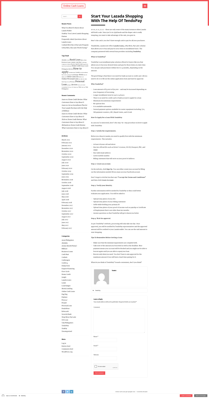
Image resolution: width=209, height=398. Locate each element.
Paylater (64, 297)
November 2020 (67, 151)
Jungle (64, 277)
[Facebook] (63, 392)
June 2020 (65, 165)
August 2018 (66, 188)
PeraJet (64, 303)
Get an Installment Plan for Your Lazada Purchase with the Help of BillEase (74, 108)
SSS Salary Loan (75, 87)
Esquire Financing (68, 269)
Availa (68, 60)
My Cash (85, 75)
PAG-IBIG (81, 79)
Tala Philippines (67, 323)
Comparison (64, 64)
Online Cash (64, 77)
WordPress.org (67, 352)
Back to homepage (201, 395)
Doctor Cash (74, 64)
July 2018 (65, 191)
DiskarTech (66, 266)
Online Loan (81, 77)
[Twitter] (67, 392)
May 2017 (65, 225)
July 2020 (65, 163)
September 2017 (67, 214)
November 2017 (67, 208)
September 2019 (67, 174)
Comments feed (67, 349)
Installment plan (72, 72)
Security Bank (64, 87)
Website (96, 355)
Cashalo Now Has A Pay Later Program (75, 45)
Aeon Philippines (68, 240)
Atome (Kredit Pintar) (69, 246)
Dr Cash (80, 64)
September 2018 (67, 185)
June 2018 (65, 194)
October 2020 (66, 154)
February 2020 (67, 168)
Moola (81, 75)
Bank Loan (75, 60)
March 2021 (66, 140)
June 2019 (65, 177)
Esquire (84, 64)
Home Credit (76, 66)
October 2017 (66, 211)
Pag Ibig (64, 294)
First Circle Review (68, 66)
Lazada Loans (66, 280)
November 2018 (67, 180)
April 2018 (65, 200)
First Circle (65, 271)
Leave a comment (186, 395)
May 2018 (65, 197)
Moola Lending (67, 288)
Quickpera (69, 85)
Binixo (85, 60)
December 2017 (67, 205)
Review (74, 84)
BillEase (82, 60)
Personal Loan (67, 306)
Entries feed (66, 346)
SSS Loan (69, 87)
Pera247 (72, 82)
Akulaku (64, 60)
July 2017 (65, 219)
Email (96, 346)
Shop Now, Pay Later (69, 317)
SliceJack (145, 392)
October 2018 (66, 182)
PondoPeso (66, 308)
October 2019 (66, 171)
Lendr (65, 75)
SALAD (83, 85)
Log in (64, 343)
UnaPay (64, 328)
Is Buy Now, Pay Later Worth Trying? (74, 48)
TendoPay (97, 290)
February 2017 (67, 228)
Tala (80, 87)
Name (96, 337)
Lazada (78, 72)
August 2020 (66, 160)
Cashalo (73, 62)
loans (7, 395)
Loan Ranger (75, 75)
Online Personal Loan (70, 79)
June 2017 (65, 222)
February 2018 (67, 202)
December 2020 (67, 148)
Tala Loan (83, 87)
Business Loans (66, 62)
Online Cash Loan (73, 77)
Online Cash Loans (73, 5)
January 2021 (66, 145)
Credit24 (68, 64)
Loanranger (68, 75)
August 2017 (66, 217)
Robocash (80, 85)
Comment (97, 307)
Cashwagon (84, 62)
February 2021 (67, 143)
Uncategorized (67, 331)
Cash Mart (78, 62)
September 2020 (67, 157)
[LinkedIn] (71, 392)
